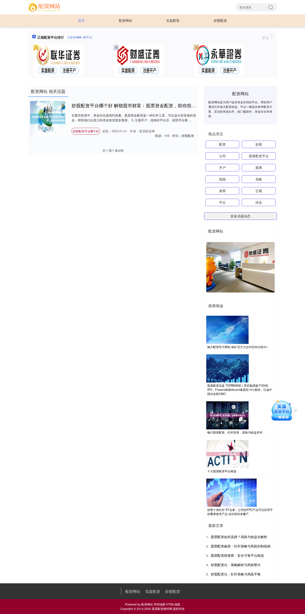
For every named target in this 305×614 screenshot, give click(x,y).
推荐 (222, 190)
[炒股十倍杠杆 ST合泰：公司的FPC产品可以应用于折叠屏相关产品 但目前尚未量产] (231, 492)
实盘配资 (172, 20)
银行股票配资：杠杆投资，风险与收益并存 (234, 432)
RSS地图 (159, 604)
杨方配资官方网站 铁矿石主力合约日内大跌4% (237, 347)
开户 (222, 167)
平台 (222, 202)
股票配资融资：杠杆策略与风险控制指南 (241, 546)
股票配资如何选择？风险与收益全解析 (239, 536)
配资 (222, 144)
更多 (266, 37)
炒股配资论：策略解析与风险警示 (236, 564)
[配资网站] (45, 7)
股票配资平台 (259, 156)
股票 (258, 167)
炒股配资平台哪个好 (86, 131)
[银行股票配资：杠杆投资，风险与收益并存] (227, 415)
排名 (258, 202)
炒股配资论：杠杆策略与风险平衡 (236, 574)
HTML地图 (173, 604)
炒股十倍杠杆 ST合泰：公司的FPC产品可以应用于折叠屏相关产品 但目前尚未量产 (240, 512)
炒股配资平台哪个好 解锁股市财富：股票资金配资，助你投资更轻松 (141, 105)
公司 (222, 156)
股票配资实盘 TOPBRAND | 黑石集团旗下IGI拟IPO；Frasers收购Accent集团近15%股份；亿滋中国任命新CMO (239, 389)
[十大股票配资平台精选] (227, 454)
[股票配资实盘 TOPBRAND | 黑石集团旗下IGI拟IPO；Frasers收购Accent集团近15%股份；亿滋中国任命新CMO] (227, 368)
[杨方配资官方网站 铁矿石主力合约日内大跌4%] (227, 329)
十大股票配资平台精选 (221, 471)
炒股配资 (220, 20)
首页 (81, 20)
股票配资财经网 (162, 609)
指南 (222, 179)
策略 (258, 179)
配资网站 (125, 20)
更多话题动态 (240, 216)
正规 (258, 190)
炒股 (258, 144)
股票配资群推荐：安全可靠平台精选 (237, 555)
